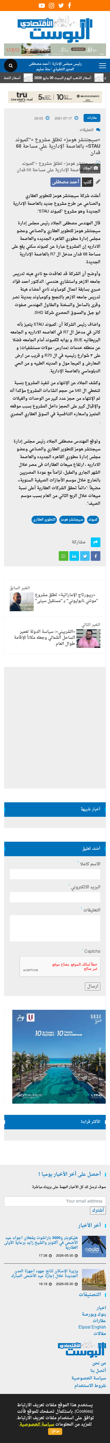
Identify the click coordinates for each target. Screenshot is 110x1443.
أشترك (98, 1211)
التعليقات (86, 130)
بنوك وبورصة (94, 1314)
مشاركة (78, 542)
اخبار (101, 1308)
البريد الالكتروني (84, 887)
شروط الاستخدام (90, 1386)
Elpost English (92, 1327)
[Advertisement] (55, 728)
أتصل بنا (98, 1371)
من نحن (99, 1363)
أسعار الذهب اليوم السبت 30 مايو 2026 (72, 78)
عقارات (92, 118)
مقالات (99, 1334)
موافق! (55, 1431)
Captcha (91, 951)
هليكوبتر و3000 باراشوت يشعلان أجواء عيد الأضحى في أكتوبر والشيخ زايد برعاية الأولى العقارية (41, 1243)
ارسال (92, 986)
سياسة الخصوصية (88, 1378)
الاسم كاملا (89, 864)
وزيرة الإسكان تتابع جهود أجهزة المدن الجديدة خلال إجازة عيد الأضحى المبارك (44, 1274)
